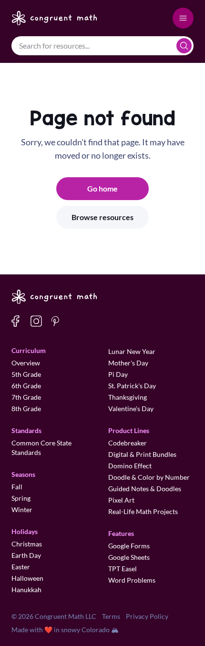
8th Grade (26, 408)
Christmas (26, 544)
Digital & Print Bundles (142, 454)
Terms (111, 616)
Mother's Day (128, 363)
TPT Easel (122, 569)
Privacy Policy (147, 616)
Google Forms (129, 546)
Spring (21, 498)
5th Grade (26, 374)
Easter (20, 567)
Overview (25, 363)
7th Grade (26, 397)
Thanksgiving (127, 397)
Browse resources (102, 217)
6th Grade (26, 386)
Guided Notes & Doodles (144, 488)
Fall (16, 487)
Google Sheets (129, 557)
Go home (102, 188)
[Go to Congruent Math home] (54, 18)
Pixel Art (121, 500)
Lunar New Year (131, 351)
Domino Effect (130, 466)
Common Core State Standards (41, 447)
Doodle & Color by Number (149, 477)
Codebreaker (127, 443)
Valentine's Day (131, 408)
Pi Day (118, 374)
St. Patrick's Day (132, 386)
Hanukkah (26, 589)
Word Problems (131, 580)
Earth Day (26, 555)
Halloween (27, 578)
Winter (21, 509)
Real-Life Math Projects (143, 511)
